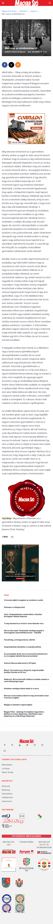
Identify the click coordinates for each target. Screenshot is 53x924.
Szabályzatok (7, 797)
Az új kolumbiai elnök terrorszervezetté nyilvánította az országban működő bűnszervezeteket (25, 655)
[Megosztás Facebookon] (5, 65)
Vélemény (23, 11)
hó (12, 537)
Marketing (6, 790)
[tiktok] (27, 745)
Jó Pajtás (6, 768)
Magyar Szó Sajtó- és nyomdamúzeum (44, 845)
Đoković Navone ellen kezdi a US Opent (20, 663)
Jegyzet (33, 11)
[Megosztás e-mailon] (18, 65)
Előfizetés (6, 786)
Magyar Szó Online (9, 11)
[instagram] (35, 745)
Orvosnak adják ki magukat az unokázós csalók (23, 600)
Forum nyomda (26, 842)
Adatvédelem (7, 794)
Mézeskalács (7, 765)
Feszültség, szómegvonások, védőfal (19, 640)
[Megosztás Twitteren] (11, 65)
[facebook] (5, 745)
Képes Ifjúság (7, 772)
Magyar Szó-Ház (9, 843)
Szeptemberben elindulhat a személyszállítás (22, 647)
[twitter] (12, 745)
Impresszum (7, 801)
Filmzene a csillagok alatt (14, 607)
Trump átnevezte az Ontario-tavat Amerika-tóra (24, 623)
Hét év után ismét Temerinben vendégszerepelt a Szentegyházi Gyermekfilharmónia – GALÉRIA (24, 632)
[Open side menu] (3, 3)
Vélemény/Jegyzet (12, 44)
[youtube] (20, 745)
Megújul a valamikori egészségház (18, 705)
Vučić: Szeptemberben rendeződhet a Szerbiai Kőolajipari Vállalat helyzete (23, 615)
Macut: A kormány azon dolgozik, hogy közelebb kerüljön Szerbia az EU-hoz (24, 671)
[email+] (5, 750)
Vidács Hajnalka (18, 52)
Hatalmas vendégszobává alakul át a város (21, 689)
